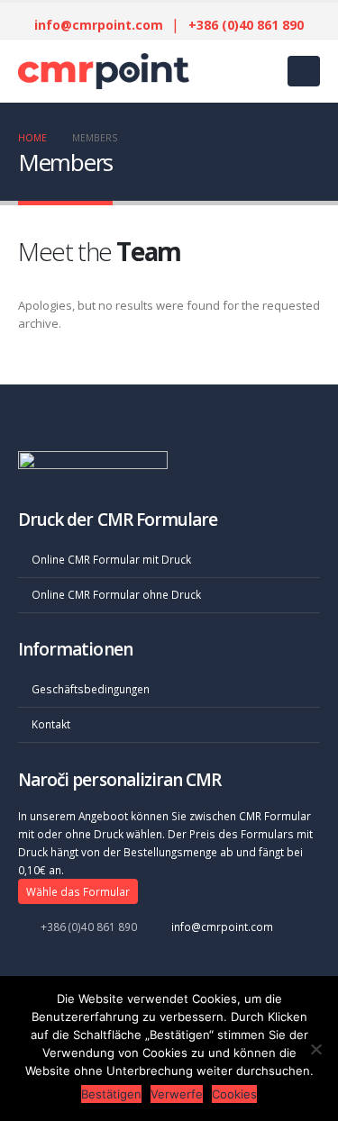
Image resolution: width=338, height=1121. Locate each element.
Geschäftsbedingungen (91, 689)
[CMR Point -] (63, 71)
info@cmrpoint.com (98, 24)
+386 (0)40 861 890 (246, 24)
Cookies (234, 1094)
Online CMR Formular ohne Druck (116, 594)
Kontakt (51, 724)
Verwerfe (177, 1094)
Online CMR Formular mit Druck (111, 559)
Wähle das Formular (78, 891)
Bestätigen (111, 1094)
